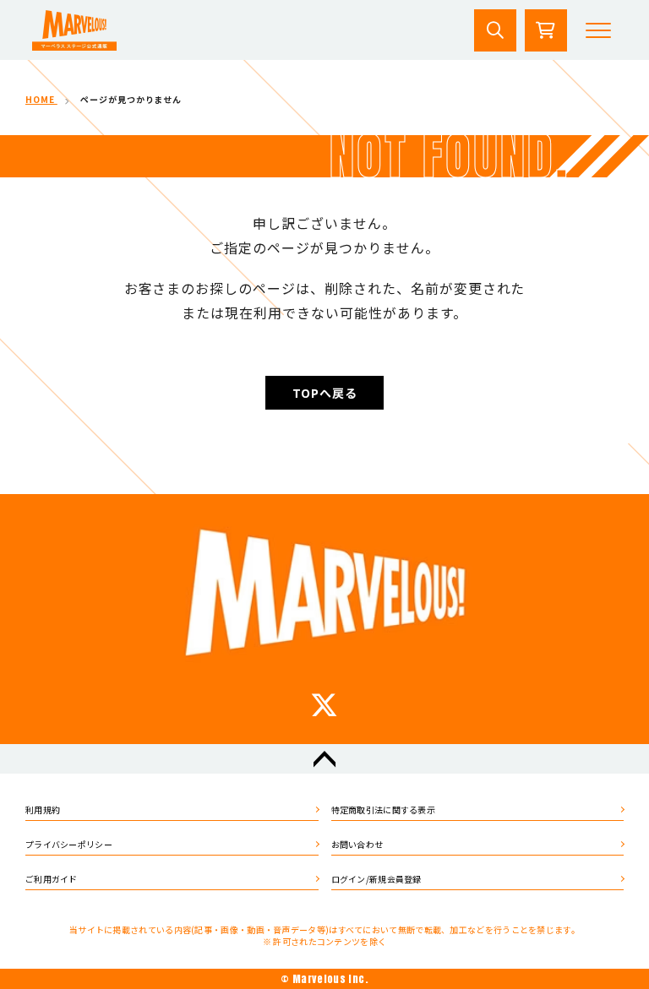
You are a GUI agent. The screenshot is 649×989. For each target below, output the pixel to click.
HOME (41, 99)
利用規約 (42, 809)
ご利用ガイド (51, 878)
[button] (598, 30)
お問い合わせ (357, 844)
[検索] (495, 30)
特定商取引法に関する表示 (383, 809)
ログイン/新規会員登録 (376, 878)
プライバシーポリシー (68, 844)
